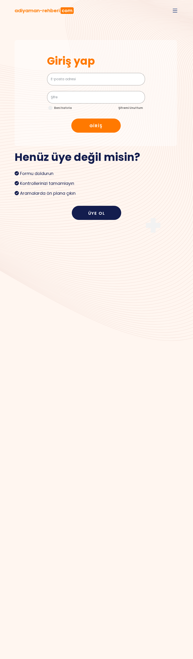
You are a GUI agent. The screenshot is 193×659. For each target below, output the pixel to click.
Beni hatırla (63, 108)
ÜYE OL (96, 213)
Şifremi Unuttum (130, 108)
